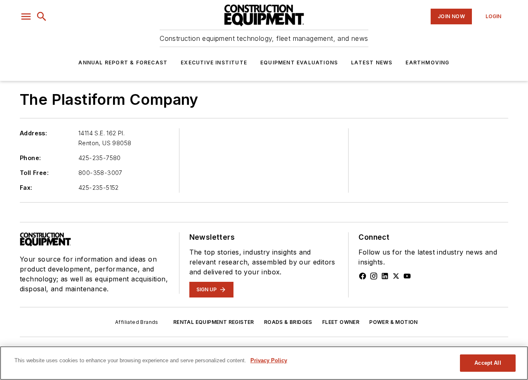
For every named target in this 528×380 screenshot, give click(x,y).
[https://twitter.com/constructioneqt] (396, 276)
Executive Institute (214, 62)
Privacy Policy (268, 360)
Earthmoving (427, 62)
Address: (33, 133)
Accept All (487, 363)
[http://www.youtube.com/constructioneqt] (407, 276)
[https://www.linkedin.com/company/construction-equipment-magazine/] (385, 276)
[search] (41, 16)
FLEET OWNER (340, 322)
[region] (264, 363)
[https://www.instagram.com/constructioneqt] (374, 276)
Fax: (26, 187)
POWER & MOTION (393, 322)
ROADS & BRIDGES (288, 322)
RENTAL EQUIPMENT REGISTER (213, 322)
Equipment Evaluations (299, 62)
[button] (26, 16)
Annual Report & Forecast (122, 62)
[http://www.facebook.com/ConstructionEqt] (362, 276)
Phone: (30, 157)
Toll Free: (34, 172)
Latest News (371, 62)
